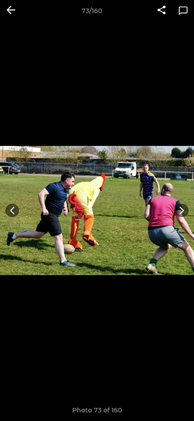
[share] (161, 11)
